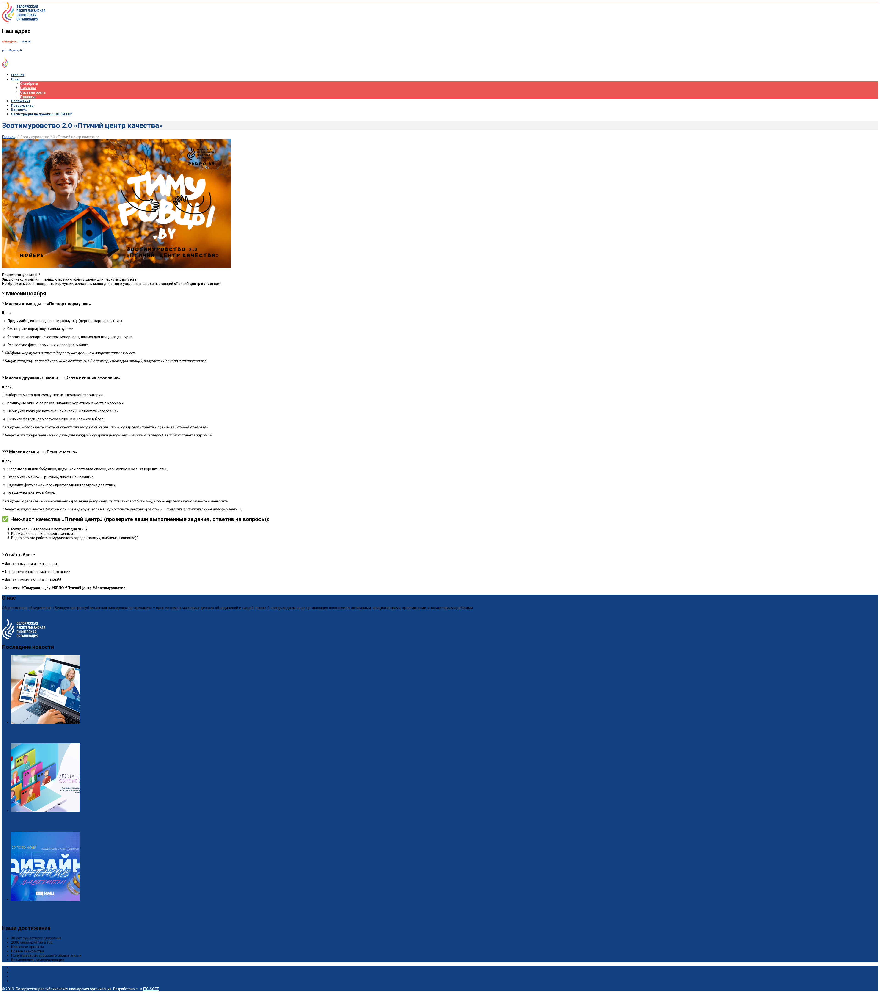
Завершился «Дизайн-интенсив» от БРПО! (38, 908)
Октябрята (29, 84)
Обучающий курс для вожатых (30, 820)
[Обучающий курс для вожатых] (45, 811)
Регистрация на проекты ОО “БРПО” (42, 114)
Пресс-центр (22, 105)
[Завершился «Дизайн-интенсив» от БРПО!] (45, 899)
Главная (17, 75)
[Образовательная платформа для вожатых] (45, 722)
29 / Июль (20, 741)
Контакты (19, 110)
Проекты (27, 97)
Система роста (33, 92)
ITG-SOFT (151, 989)
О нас (15, 79)
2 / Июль (19, 918)
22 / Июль (20, 830)
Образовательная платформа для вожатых (38, 731)
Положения (20, 101)
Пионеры (28, 88)
